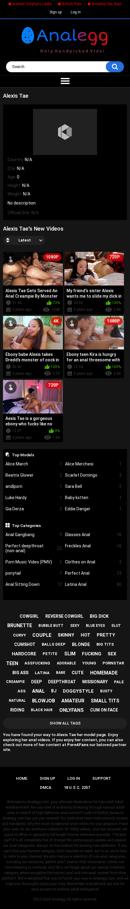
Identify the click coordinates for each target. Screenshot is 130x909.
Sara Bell (93, 486)
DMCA (45, 787)
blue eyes (95, 625)
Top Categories (26, 525)
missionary (95, 681)
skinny (66, 635)
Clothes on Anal (93, 561)
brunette (19, 625)
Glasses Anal (93, 534)
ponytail (33, 573)
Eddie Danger (93, 508)
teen (12, 663)
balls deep (54, 644)
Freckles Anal (93, 545)
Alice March (33, 463)
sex (112, 654)
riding (17, 710)
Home (21, 778)
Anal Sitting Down (33, 584)
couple (41, 635)
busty (106, 691)
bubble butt (50, 625)
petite (50, 653)
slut (116, 625)
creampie (15, 682)
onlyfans (71, 710)
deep (36, 681)
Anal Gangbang (33, 534)
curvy (19, 635)
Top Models (23, 454)
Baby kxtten (93, 497)
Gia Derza (33, 508)
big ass (20, 672)
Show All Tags (65, 723)
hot (85, 635)
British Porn (72, 4)
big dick (99, 616)
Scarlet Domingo (93, 475)
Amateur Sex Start (107, 4)
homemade (104, 673)
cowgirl (29, 616)
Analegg (59, 899)
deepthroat (62, 681)
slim (70, 654)
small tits (105, 701)
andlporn (33, 486)
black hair (42, 710)
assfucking (37, 663)
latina (42, 673)
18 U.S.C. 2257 (77, 787)
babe (60, 673)
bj (54, 690)
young (89, 663)
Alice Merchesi (93, 463)
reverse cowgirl (64, 616)
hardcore (24, 654)
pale (119, 682)
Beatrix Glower (33, 475)
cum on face (104, 710)
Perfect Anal (93, 573)
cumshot (24, 644)
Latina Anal (93, 584)
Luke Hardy (33, 497)
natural (17, 700)
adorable (66, 663)
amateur (72, 701)
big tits (105, 644)
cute (78, 672)
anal (38, 691)
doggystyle (78, 691)
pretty (106, 635)
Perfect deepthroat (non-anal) (33, 548)
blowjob (43, 701)
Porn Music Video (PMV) (33, 561)
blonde (81, 644)
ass (22, 691)
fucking (91, 654)
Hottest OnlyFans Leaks (32, 4)
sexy (75, 625)
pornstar (113, 663)
